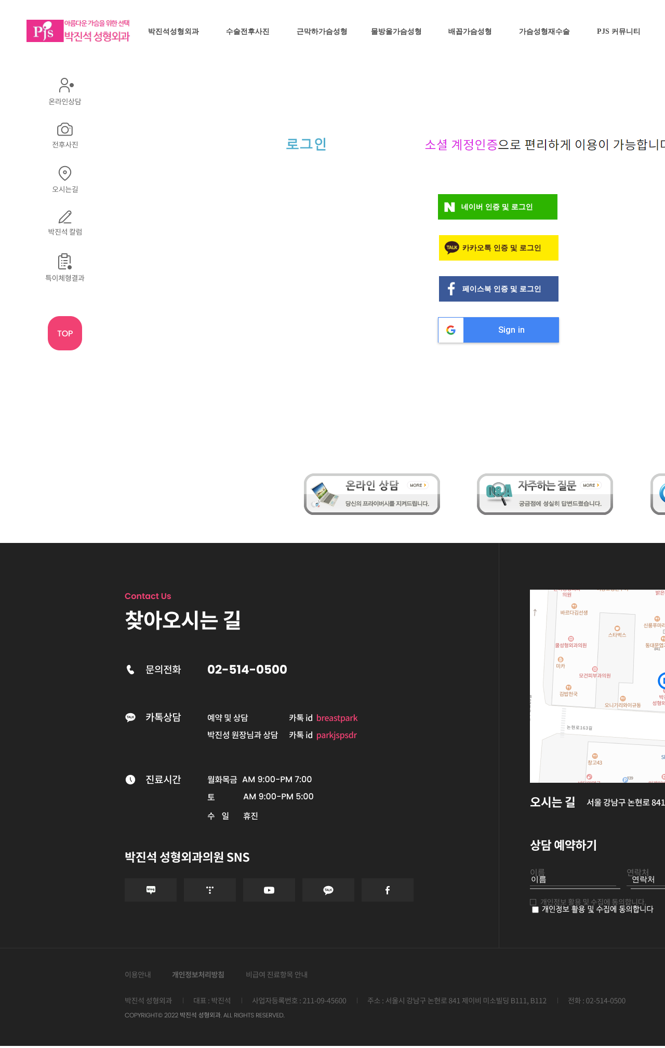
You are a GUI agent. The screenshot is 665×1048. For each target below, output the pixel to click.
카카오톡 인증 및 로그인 (501, 248)
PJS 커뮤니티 (619, 31)
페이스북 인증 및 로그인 (501, 289)
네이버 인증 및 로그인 (497, 207)
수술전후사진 (248, 31)
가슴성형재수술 (544, 31)
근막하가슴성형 (322, 31)
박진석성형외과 (173, 31)
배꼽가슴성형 (470, 31)
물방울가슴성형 (396, 31)
